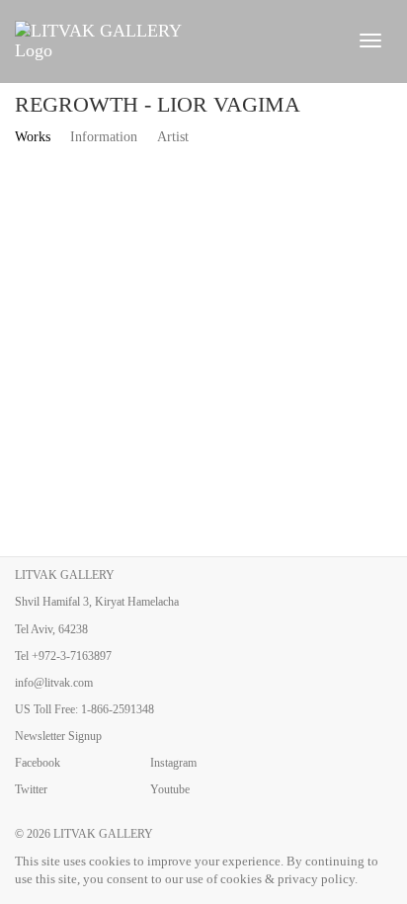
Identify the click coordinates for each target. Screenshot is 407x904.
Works (32, 136)
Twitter (31, 789)
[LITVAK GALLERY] (174, 40)
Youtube (170, 789)
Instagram (173, 763)
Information (103, 136)
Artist (173, 136)
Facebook (37, 763)
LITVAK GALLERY (103, 834)
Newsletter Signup (58, 736)
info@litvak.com (54, 683)
